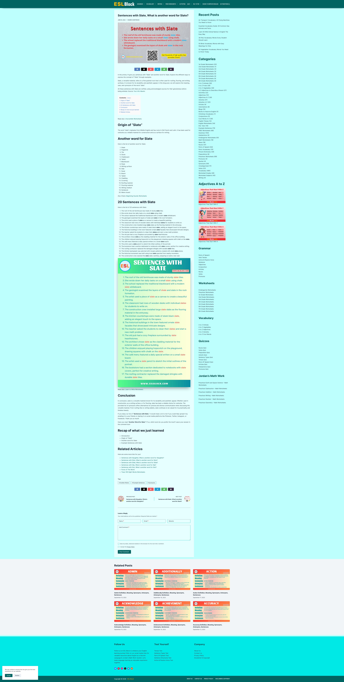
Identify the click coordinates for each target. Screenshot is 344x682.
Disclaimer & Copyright (202, 658)
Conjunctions (203, 116)
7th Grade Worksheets (206, 78)
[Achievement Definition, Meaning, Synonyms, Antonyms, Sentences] (172, 611)
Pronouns (202, 159)
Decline (17, 675)
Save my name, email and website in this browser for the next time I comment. (142, 543)
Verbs (200, 168)
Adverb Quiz (203, 355)
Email (146, 521)
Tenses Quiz (203, 360)
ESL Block (130, 679)
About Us (197, 651)
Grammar (140, 4)
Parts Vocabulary (204, 149)
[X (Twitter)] (144, 69)
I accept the (127, 547)
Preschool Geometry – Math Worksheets (212, 402)
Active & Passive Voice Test (163, 660)
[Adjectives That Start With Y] (212, 214)
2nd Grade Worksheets (206, 67)
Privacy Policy (131, 547)
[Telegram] (157, 69)
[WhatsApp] (164, 69)
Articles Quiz (203, 364)
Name (121, 521)
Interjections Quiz (204, 367)
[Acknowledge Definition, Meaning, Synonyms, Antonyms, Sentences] (132, 611)
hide (129, 98)
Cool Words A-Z (204, 119)
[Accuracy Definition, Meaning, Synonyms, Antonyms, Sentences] (211, 611)
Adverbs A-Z (203, 102)
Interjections (203, 135)
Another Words (124, 482)
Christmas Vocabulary (206, 114)
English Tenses (204, 121)
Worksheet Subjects (205, 175)
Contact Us (198, 653)
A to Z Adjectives (204, 329)
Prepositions (203, 154)
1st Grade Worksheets (206, 64)
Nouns (201, 145)
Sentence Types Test (161, 653)
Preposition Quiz (204, 352)
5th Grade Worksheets (206, 74)
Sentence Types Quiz (206, 357)
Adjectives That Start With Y (208, 223)
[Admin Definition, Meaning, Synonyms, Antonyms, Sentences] (132, 579)
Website (171, 521)
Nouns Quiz (202, 348)
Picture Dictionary (205, 152)
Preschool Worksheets (206, 156)
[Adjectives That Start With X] (212, 232)
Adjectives (202, 95)
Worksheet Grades (205, 173)
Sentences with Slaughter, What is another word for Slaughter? (142, 458)
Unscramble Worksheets (133, 119)
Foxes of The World (128, 469)
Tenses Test (158, 651)
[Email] (171, 69)
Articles (201, 104)
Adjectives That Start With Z (208, 204)
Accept (9, 675)
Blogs (200, 109)
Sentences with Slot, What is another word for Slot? (139, 467)
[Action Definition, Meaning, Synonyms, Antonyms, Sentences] (211, 579)
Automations (224, 4)
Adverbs (201, 100)
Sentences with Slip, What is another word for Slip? (138, 465)
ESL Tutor (196, 4)
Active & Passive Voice (206, 260)
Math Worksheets (204, 140)
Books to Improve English (210, 4)
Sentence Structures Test (162, 658)
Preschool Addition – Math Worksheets (212, 392)
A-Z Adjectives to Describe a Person (211, 90)
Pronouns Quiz (203, 369)
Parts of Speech (204, 147)
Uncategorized (204, 166)
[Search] (229, 4)
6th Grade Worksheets (206, 76)
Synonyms (151, 482)
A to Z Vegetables (205, 88)
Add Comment (124, 527)
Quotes (201, 161)
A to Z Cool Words (205, 334)
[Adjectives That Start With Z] (212, 195)
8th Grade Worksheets (206, 81)
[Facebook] (137, 69)
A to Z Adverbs (204, 332)
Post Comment (124, 552)
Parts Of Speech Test (161, 655)
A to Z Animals (204, 83)
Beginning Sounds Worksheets (136, 196)
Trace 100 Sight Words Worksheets (133, 472)
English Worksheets (205, 123)
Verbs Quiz (202, 350)
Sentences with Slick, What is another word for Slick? (139, 460)
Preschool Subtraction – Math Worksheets (213, 388)
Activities (182, 4)
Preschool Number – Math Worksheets (211, 399)
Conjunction (203, 267)
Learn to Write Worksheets (134, 389)
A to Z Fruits (203, 85)
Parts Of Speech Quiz (206, 362)
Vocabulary (150, 4)
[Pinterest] (151, 69)
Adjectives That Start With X (208, 241)
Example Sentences (133, 20)
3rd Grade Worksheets (206, 69)
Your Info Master (139, 91)
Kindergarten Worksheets (207, 137)
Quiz (188, 4)
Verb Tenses (203, 257)
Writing (159, 4)
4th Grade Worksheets (206, 71)
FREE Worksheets (171, 4)
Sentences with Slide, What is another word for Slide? (139, 462)
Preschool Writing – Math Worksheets (211, 395)
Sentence (202, 262)
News (200, 142)
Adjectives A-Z (204, 97)
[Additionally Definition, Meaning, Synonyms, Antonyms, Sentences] (172, 579)
